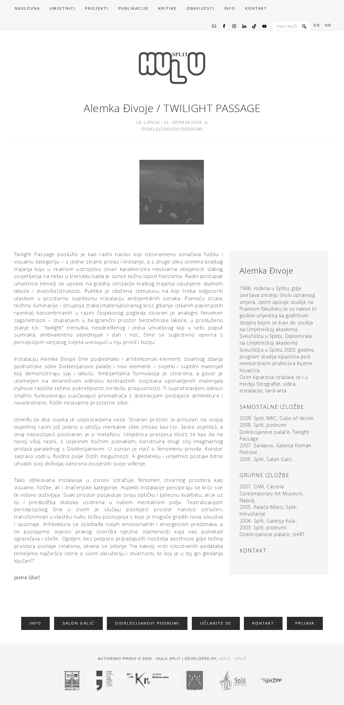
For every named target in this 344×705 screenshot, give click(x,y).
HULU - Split (233, 659)
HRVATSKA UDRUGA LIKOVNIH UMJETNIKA (172, 68)
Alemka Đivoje (119, 108)
